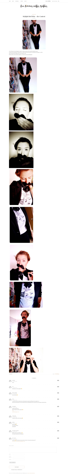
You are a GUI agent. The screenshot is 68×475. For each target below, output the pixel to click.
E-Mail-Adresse (10, 457)
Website (10, 459)
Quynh (13, 380)
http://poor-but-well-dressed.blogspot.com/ (18, 441)
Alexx (13, 422)
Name (10, 454)
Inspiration (34, 14)
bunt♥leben (14, 392)
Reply (58, 380)
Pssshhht (14, 406)
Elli (13, 386)
